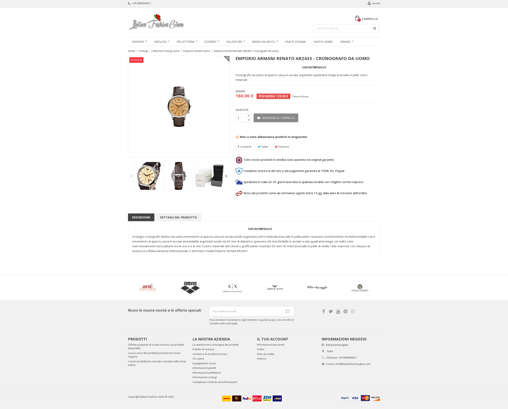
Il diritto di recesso (203, 349)
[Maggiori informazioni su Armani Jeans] (275, 288)
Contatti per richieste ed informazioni (214, 382)
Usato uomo (323, 42)
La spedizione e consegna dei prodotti (215, 344)
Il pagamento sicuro (204, 363)
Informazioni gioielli (204, 368)
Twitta (264, 146)
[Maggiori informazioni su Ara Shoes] (148, 288)
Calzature (234, 42)
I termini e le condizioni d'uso (209, 354)
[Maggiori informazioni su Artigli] (317, 288)
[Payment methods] (360, 398)
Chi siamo (198, 358)
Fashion (138, 42)
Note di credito (265, 354)
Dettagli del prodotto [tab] (178, 217)
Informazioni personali (270, 344)
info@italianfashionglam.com (352, 364)
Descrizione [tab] (141, 217)
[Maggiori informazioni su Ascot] (360, 288)
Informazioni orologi (204, 377)
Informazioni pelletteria (206, 372)
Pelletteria (185, 42)
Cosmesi (210, 42)
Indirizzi (261, 358)
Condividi (245, 146)
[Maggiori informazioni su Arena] (190, 288)
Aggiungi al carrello (276, 118)
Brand (345, 42)
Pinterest (283, 146)
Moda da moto (263, 42)
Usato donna (295, 42)
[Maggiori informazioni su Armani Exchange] (233, 288)
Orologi (160, 42)
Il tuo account (272, 339)
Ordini (260, 349)
